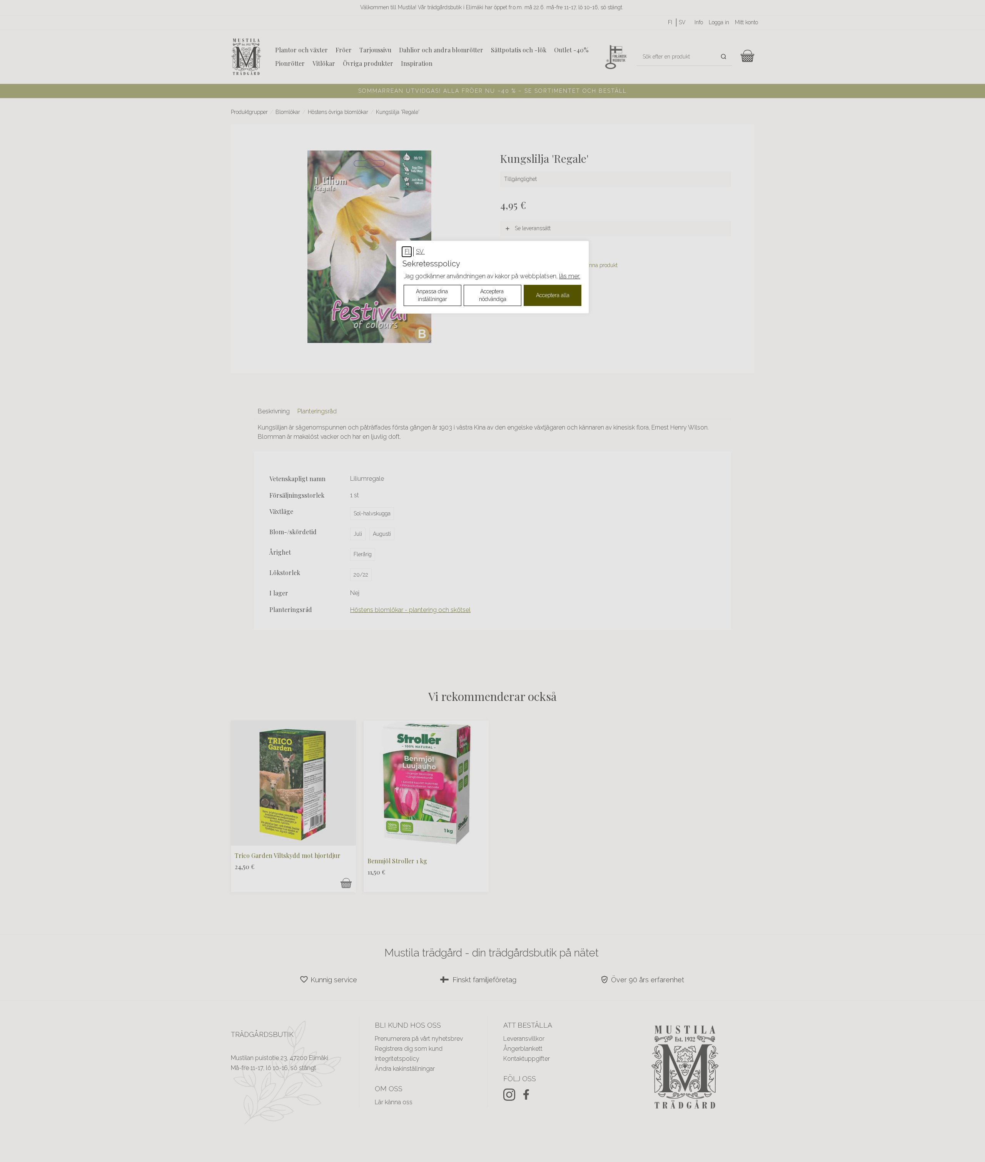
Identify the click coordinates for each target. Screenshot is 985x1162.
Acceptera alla (552, 295)
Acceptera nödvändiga (492, 295)
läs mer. (569, 276)
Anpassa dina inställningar (432, 295)
